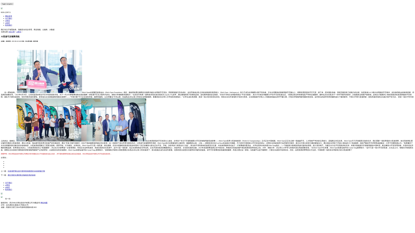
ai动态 (7, 23)
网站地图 (44, 203)
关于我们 (8, 18)
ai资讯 (7, 21)
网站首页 (8, 16)
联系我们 (8, 25)
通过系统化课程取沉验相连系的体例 (21, 175)
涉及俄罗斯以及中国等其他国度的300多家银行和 (26, 171)
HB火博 (12, 32)
